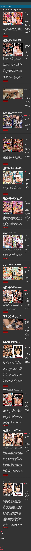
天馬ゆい (27, 281)
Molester (27, 126)
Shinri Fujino (26, 156)
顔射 (25, 32)
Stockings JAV (27, 106)
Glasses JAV (26, 300)
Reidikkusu (26, 307)
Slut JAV (28, 216)
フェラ (26, 129)
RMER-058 (26, 28)
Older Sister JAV (27, 305)
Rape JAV (26, 128)
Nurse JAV (28, 304)
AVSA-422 (26, 220)
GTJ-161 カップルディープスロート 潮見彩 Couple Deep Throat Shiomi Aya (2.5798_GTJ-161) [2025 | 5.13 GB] (12, 430)
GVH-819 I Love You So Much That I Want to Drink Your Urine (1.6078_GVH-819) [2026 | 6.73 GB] (12, 232)
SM (28, 28)
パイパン (26, 410)
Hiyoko (27, 405)
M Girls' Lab (28, 102)
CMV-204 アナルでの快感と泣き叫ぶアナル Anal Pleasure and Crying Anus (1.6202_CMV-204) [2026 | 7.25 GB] (12, 136)
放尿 (25, 31)
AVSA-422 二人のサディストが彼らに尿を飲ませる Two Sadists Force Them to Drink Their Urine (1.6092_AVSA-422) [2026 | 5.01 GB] (12, 198)
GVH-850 (27, 187)
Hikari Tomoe (26, 213)
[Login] (30, 1)
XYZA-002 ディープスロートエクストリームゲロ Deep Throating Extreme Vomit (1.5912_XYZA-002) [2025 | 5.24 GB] (12, 316)
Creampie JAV (27, 492)
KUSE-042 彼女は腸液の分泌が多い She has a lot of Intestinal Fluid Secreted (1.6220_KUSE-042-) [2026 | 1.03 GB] (12, 86)
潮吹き (27, 282)
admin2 (26, 119)
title (12, 6)
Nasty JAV (26, 24)
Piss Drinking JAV (27, 55)
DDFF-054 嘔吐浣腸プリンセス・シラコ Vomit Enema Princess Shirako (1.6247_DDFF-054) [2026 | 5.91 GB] (12, 40)
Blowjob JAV (27, 97)
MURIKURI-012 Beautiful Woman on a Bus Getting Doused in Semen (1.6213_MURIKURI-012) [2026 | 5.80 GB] (12, 112)
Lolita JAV (26, 334)
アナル (29, 409)
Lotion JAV (28, 448)
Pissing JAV (26, 105)
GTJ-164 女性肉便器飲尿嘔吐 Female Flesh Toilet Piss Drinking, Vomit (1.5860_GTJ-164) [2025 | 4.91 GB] (12, 342)
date (6, 6)
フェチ (28, 410)
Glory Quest (27, 180)
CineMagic (26, 149)
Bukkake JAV (28, 21)
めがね (28, 249)
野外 (29, 31)
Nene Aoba (27, 335)
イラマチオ (28, 450)
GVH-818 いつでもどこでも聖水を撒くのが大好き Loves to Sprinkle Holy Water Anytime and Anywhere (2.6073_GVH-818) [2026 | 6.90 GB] (12, 264)
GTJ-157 (28, 496)
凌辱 (27, 129)
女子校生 (29, 129)
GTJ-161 (27, 447)
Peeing (27, 20)
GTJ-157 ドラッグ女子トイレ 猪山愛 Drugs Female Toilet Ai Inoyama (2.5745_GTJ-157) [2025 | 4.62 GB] (12, 480)
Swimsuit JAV (26, 29)
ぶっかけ (29, 128)
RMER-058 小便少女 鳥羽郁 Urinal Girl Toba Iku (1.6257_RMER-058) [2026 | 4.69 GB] (12, 10)
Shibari (26, 337)
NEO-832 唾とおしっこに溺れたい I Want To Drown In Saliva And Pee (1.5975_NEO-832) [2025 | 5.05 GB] (12, 287)
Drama (29, 444)
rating (9, 6)
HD (25, 20)
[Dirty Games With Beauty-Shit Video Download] (15, 3)
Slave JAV (28, 337)
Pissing (26, 362)
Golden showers (27, 54)
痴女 (26, 186)
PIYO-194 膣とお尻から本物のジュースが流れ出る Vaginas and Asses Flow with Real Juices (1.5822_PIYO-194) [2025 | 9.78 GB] (12, 390)
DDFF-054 (27, 58)
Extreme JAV (28, 331)
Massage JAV (28, 406)
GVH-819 (28, 246)
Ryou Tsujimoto (28, 155)
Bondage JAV (27, 148)
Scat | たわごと (27, 46)
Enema (28, 51)
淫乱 (27, 31)
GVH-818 (28, 277)
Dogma (26, 51)
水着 (26, 31)
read (10, 6)
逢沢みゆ (28, 186)
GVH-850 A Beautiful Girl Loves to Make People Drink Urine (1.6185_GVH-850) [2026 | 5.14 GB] (12, 168)
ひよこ (27, 409)
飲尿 (26, 32)
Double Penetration (27, 403)
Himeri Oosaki (28, 153)
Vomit (27, 52)
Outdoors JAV (27, 25)
